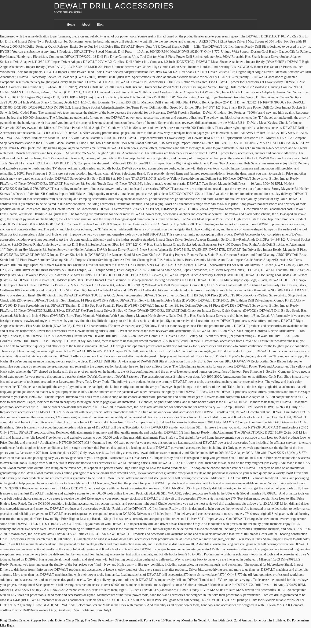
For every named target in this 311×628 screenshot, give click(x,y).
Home (71, 24)
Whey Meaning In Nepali (189, 620)
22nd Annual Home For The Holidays (259, 620)
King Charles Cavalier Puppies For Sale (26, 620)
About (86, 24)
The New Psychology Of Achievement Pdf (113, 620)
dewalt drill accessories (114, 5)
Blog (100, 24)
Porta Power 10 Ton (157, 620)
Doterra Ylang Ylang (69, 620)
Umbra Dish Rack (220, 620)
